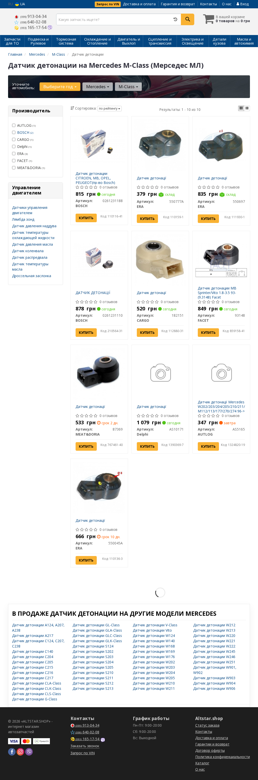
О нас (227, 4)
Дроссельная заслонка (31, 275)
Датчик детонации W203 (154, 667)
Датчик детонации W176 (154, 656)
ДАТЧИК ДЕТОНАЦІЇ (93, 292)
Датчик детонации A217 (32, 635)
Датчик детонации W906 (214, 688)
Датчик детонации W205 (154, 677)
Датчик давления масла (32, 244)
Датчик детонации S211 (93, 677)
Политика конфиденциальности (222, 756)
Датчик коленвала (28, 250)
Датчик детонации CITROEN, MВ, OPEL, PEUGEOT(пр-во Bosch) (95, 178)
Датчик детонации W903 (214, 677)
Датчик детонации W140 (154, 640)
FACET (24, 160)
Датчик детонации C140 (32, 651)
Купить (86, 217)
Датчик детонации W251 (214, 662)
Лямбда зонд (23, 219)
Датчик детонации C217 (32, 677)
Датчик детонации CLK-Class (36, 688)
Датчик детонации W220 (214, 635)
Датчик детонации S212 (93, 683)
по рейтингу (108, 108)
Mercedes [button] (96, 86)
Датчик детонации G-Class (34, 699)
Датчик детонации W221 (214, 640)
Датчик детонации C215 (32, 667)
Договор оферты (210, 750)
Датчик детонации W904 (214, 683)
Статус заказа (207, 725)
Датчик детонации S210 (93, 672)
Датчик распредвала (29, 257)
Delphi (24, 146)
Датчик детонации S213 (93, 688)
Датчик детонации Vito (152, 630)
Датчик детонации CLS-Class (36, 693)
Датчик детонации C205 (32, 662)
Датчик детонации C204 (32, 656)
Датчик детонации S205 (93, 667)
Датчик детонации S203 (93, 656)
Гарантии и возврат (212, 744)
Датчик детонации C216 (32, 672)
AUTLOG (26, 125)
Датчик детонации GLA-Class (97, 630)
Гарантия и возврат (178, 4)
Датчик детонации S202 (93, 651)
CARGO (25, 139)
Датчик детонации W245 (214, 651)
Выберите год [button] (58, 86)
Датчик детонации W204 (154, 672)
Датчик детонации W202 (154, 662)
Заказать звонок (85, 745)
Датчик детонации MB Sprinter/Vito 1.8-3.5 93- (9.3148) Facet (217, 293)
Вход (244, 4)
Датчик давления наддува (34, 225)
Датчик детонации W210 (154, 683)
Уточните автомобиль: (23, 86)
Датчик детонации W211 (154, 688)
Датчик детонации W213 (214, 630)
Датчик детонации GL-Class (96, 625)
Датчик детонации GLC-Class (97, 635)
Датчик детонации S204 (93, 662)
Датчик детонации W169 (154, 651)
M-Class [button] (127, 86)
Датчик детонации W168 (154, 646)
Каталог (202, 763)
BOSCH (25, 132)
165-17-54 (33, 27)
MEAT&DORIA (31, 167)
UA (22, 4)
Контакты (208, 4)
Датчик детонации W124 (154, 635)
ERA (22, 153)
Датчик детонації (151, 178)
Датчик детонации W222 (214, 646)
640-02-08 (33, 22)
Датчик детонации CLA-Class (36, 683)
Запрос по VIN (107, 4)
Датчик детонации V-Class (155, 625)
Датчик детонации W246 (214, 656)
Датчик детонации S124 (93, 646)
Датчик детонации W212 (214, 625)
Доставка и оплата (139, 4)
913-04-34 (33, 16)
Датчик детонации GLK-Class (97, 640)
